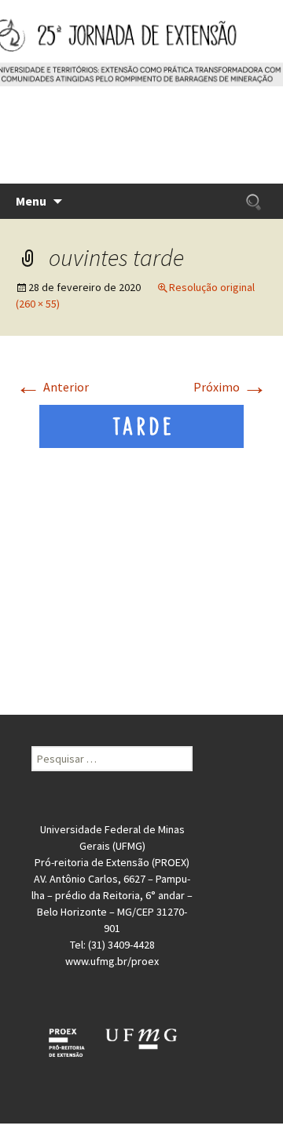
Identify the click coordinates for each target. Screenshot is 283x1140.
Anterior (52, 387)
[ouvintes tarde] (141, 424)
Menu (31, 201)
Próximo (230, 387)
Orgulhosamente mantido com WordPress (141, 1131)
